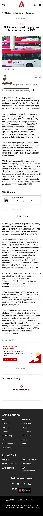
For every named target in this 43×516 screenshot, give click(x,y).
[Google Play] (13, 489)
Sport (24, 440)
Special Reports (8, 444)
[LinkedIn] (24, 484)
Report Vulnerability (17, 507)
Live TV (5, 440)
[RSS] (29, 484)
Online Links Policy (32, 507)
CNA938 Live (27, 431)
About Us (5, 460)
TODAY (5, 431)
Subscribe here (10, 359)
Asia (3, 419)
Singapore (30, 13)
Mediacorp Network (29, 460)
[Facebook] (13, 484)
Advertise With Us (9, 464)
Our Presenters (8, 468)
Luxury (24, 427)
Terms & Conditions (24, 505)
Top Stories (6, 13)
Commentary (7, 436)
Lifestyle (5, 427)
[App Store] (16, 489)
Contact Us (26, 464)
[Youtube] (18, 484)
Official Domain (10, 505)
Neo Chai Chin (7, 83)
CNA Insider (26, 423)
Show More (21, 216)
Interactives (26, 436)
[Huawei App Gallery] (24, 490)
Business (5, 423)
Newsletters (6, 448)
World (24, 444)
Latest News (18, 13)
